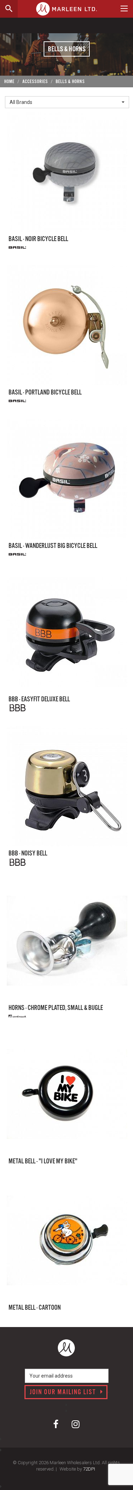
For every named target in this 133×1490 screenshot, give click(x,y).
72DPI (89, 1469)
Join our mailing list (64, 1392)
